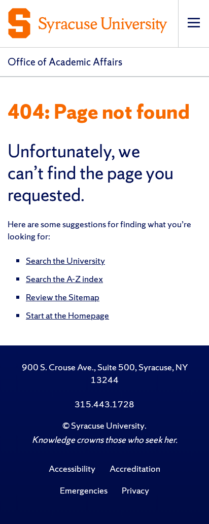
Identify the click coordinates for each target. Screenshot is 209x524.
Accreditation (135, 468)
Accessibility (72, 468)
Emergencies (84, 490)
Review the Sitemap (62, 297)
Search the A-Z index (64, 279)
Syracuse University (108, 425)
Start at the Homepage (67, 315)
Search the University (65, 260)
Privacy (135, 490)
